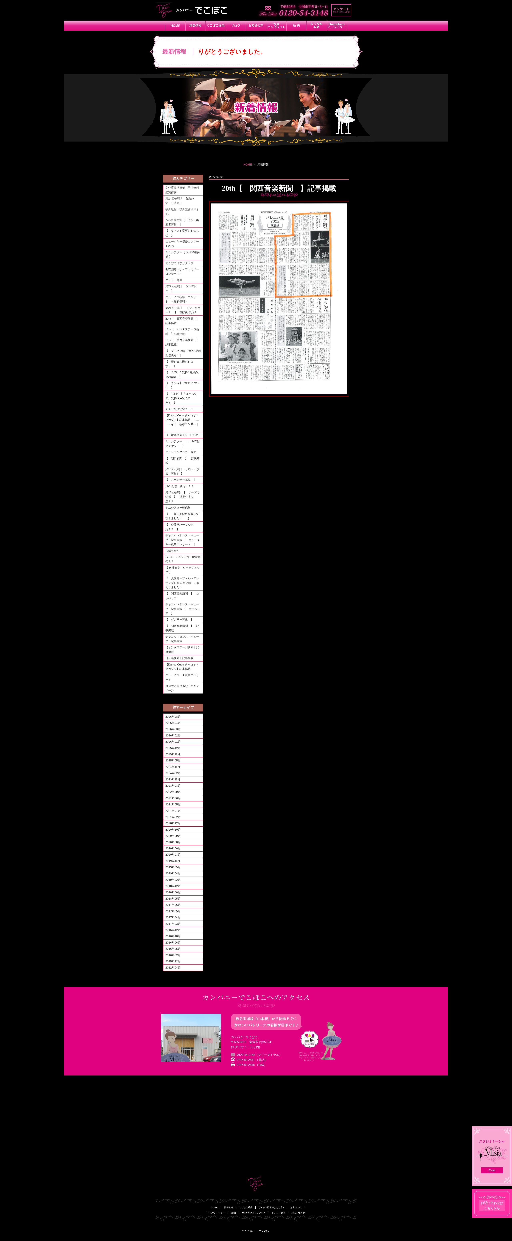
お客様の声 (295, 1207)
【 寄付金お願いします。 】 (179, 364)
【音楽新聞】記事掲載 (179, 658)
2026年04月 (173, 722)
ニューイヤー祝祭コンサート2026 (182, 243)
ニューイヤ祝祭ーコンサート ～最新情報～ (182, 299)
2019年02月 (173, 879)
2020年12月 (173, 823)
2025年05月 (173, 760)
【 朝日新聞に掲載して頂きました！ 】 (182, 516)
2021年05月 (173, 804)
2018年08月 (173, 892)
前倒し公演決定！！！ (179, 409)
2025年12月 (173, 748)
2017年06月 (173, 904)
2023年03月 (173, 785)
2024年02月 (173, 773)
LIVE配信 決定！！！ (179, 486)
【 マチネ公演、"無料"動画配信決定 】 (183, 353)
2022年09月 (173, 791)
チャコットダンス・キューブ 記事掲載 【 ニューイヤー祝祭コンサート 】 (182, 540)
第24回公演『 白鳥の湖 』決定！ (179, 201)
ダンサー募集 (173, 280)
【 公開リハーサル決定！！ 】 (179, 527)
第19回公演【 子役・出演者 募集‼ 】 (182, 471)
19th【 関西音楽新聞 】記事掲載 (182, 342)
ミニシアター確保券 (178, 507)
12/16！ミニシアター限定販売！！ (183, 559)
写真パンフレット (216, 1212)
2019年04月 (173, 873)
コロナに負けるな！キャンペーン (182, 688)
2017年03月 (173, 923)
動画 (233, 1212)
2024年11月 (172, 766)
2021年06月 (173, 798)
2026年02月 (173, 735)
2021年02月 (173, 817)
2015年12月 (173, 961)
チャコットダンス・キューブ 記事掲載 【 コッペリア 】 (182, 609)
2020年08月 (173, 842)
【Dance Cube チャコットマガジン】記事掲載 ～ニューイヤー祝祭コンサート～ (182, 422)
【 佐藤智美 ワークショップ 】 (182, 570)
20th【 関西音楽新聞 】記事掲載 (182, 321)
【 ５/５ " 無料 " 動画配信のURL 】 (182, 374)
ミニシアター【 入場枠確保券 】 (182, 254)
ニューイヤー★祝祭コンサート (182, 677)
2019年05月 (173, 867)
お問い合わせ (298, 1212)
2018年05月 (173, 898)
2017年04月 (173, 917)
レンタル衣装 (278, 1212)
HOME (247, 164)
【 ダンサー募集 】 (179, 619)
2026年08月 (173, 716)
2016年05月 (173, 948)
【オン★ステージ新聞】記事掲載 (182, 649)
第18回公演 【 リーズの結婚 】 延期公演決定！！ (182, 497)
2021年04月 (173, 810)
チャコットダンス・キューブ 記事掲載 (182, 639)
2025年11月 (172, 754)
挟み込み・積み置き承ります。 (182, 211)
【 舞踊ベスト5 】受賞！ (183, 435)
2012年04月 (173, 967)
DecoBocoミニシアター (254, 1212)
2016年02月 (173, 955)
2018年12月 (173, 886)
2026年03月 (173, 729)
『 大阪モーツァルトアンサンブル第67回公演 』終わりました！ (182, 583)
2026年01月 (173, 741)
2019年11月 (172, 861)
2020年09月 (173, 835)
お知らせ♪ (171, 550)
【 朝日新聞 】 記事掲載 (182, 460)
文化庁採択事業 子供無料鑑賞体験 (182, 190)
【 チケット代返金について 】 (182, 385)
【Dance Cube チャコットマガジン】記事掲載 (182, 666)
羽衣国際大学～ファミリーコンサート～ (182, 271)
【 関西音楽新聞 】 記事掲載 (182, 628)
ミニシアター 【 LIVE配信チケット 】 (182, 443)
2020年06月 (173, 848)
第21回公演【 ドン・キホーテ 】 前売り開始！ (182, 310)
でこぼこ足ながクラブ (179, 263)
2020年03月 (173, 854)
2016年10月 (173, 936)
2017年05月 (173, 911)
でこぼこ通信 (245, 1207)
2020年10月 (173, 829)
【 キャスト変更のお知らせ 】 (182, 233)
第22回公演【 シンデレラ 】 (181, 288)
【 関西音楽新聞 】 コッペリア (182, 596)
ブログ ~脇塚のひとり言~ (271, 1207)
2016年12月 (173, 930)
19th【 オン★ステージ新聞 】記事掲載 (182, 331)
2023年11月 (172, 779)
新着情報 (228, 1207)
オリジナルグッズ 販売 (180, 452)
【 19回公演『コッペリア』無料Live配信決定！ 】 (181, 398)
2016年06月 (173, 942)
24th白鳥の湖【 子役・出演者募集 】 (182, 222)
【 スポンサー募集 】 (182, 479)
